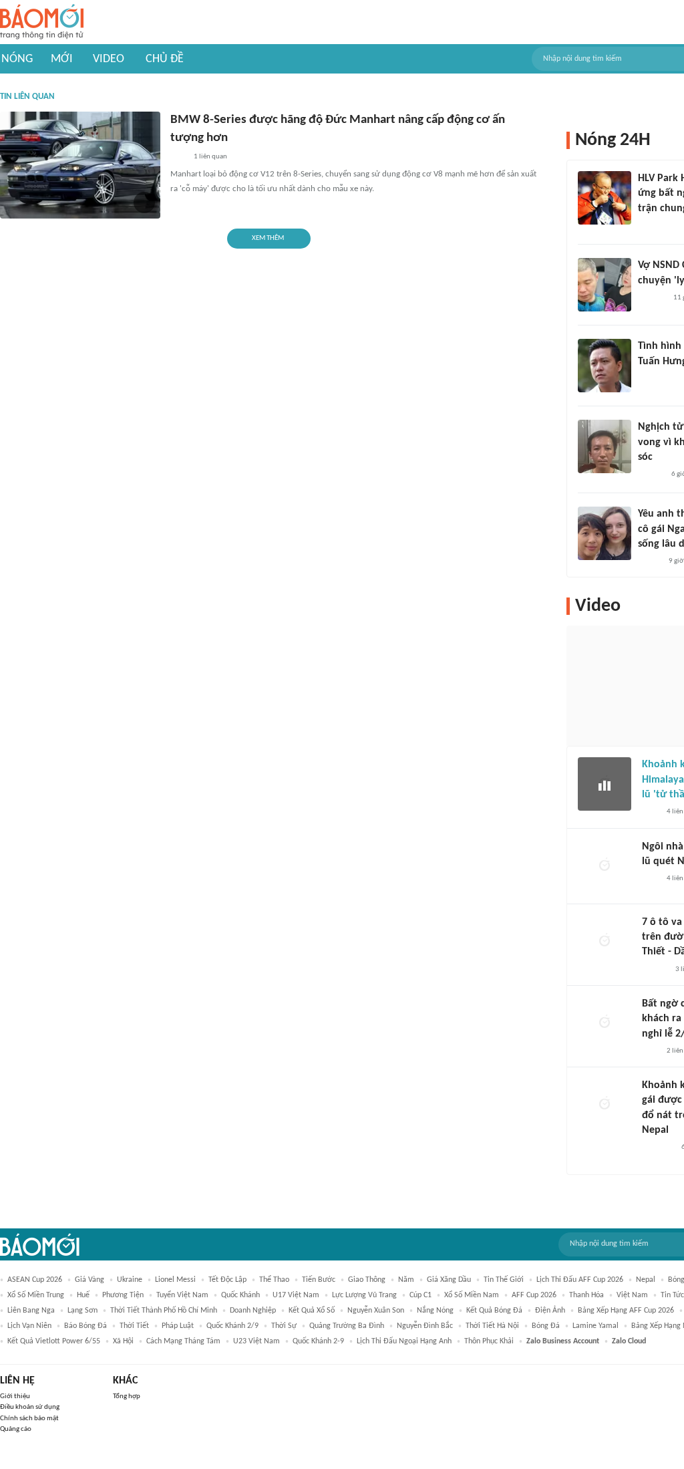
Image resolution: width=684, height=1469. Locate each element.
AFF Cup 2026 (534, 1295)
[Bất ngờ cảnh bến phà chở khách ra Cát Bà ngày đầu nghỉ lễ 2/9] (604, 1023)
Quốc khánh (240, 1295)
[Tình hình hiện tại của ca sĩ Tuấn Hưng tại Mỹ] (604, 365)
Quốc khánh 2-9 (318, 1341)
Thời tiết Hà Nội (492, 1326)
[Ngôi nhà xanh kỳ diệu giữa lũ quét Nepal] (604, 866)
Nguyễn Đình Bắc (425, 1326)
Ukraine (129, 1280)
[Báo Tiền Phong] (650, 475)
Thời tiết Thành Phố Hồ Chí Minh (163, 1311)
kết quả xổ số (312, 1311)
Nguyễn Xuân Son (375, 1311)
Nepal (645, 1280)
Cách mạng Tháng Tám (183, 1341)
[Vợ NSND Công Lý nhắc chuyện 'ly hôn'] (604, 284)
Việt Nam (632, 1295)
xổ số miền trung (35, 1295)
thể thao (274, 1280)
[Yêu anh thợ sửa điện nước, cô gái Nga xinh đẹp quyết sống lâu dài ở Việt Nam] (604, 533)
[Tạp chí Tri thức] (650, 813)
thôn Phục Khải (489, 1341)
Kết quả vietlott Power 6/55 (53, 1341)
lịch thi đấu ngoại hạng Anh (404, 1341)
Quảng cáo (15, 1429)
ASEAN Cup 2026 (34, 1280)
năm (406, 1280)
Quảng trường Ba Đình (346, 1326)
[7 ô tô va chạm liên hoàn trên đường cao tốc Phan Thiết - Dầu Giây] (604, 941)
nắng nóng (435, 1311)
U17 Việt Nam (296, 1295)
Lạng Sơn (82, 1311)
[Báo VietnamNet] (649, 561)
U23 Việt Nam (256, 1341)
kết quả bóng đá (494, 1311)
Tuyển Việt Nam (182, 1295)
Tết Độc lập (227, 1280)
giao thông (366, 1280)
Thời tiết (134, 1326)
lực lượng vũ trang (364, 1295)
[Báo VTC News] (657, 1148)
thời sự (284, 1326)
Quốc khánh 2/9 (232, 1326)
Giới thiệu (15, 1396)
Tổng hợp (126, 1396)
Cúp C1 (420, 1295)
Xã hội (123, 1341)
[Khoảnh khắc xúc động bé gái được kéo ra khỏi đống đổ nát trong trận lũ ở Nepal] (604, 1104)
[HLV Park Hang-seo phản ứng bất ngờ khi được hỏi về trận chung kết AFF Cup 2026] (604, 198)
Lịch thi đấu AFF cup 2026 (579, 1280)
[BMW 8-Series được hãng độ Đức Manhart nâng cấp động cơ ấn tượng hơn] (80, 165)
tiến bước (318, 1280)
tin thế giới (504, 1280)
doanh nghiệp (253, 1311)
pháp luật (178, 1326)
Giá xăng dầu (449, 1280)
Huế (83, 1295)
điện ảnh (550, 1311)
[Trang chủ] (41, 22)
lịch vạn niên (29, 1326)
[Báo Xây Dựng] (652, 226)
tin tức (672, 1295)
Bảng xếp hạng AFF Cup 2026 (626, 1311)
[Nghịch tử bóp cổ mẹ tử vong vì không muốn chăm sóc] (604, 446)
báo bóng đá (85, 1326)
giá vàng (89, 1280)
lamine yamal (595, 1326)
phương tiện (123, 1295)
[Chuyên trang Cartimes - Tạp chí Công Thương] (178, 157)
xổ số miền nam (471, 1295)
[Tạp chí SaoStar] (651, 298)
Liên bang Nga (31, 1311)
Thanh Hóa (586, 1295)
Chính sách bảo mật (29, 1418)
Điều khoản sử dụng (29, 1407)
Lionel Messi (175, 1280)
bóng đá (546, 1326)
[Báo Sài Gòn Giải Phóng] (654, 970)
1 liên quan (210, 156)
